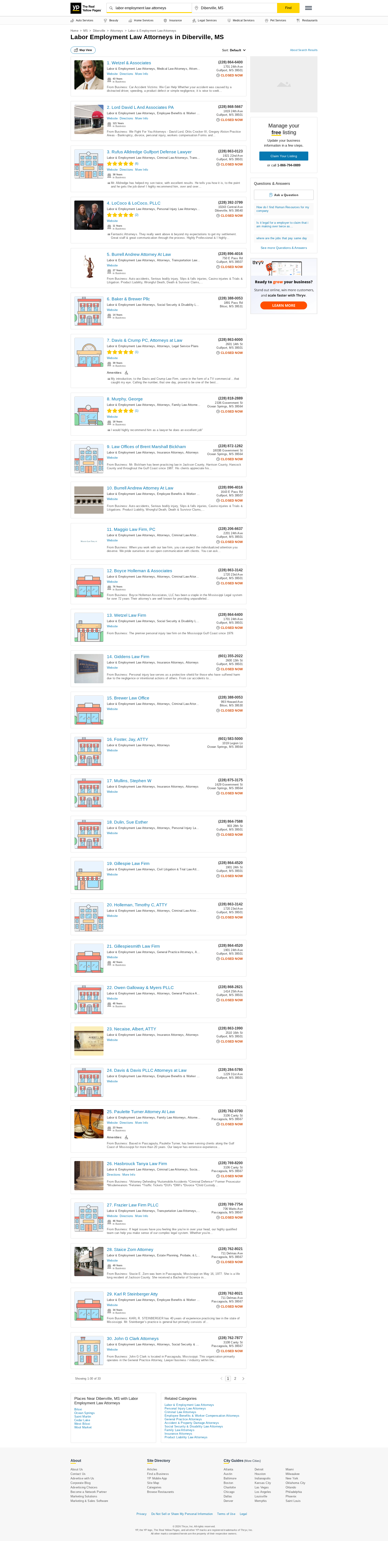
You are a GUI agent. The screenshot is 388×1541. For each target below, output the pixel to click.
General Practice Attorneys (175, 952)
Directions (126, 73)
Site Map (153, 1483)
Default (235, 50)
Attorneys (116, 30)
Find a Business (158, 1474)
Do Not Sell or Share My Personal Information (182, 1514)
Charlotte (230, 1487)
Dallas (228, 1496)
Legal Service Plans (185, 346)
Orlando (291, 1487)
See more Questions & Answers (284, 248)
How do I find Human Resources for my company (282, 208)
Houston (260, 1474)
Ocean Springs (84, 1413)
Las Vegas (262, 1487)
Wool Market (83, 1427)
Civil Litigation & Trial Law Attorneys (181, 869)
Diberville (99, 30)
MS (85, 30)
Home (74, 30)
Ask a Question (286, 195)
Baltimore (230, 1478)
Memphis (261, 1501)
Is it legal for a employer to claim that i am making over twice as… (282, 224)
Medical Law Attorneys (172, 68)
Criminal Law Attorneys (172, 157)
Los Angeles (263, 1492)
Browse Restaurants (160, 1492)
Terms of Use (226, 1514)
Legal (243, 1514)
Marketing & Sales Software (89, 1501)
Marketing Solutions (84, 1496)
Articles (152, 1469)
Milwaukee (293, 1474)
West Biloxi (82, 1423)
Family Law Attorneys (186, 404)
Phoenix (291, 1496)
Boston (228, 1483)
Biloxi (78, 1409)
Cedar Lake (82, 1420)
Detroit (259, 1469)
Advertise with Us (82, 1478)
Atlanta (228, 1469)
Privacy (142, 1514)
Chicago (229, 1492)
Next (242, 1378)
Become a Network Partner (89, 1492)
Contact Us (78, 1474)
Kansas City (263, 1483)
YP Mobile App (157, 1478)
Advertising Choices (84, 1487)
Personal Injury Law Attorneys (177, 209)
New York (292, 1478)
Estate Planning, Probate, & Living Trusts (185, 1255)
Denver (228, 1501)
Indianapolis (263, 1478)
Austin (228, 1474)
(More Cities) (252, 1461)
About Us (77, 1469)
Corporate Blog (80, 1483)
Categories (154, 1487)
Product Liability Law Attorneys (186, 1437)
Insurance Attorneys (170, 452)
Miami (290, 1469)
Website (112, 73)
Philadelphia (294, 1492)
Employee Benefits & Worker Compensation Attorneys (193, 113)
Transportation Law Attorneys (191, 260)
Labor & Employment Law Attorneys (131, 68)
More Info (141, 73)
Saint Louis (293, 1501)
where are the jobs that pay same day (281, 238)
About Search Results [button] (303, 50)
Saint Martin (82, 1416)
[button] (308, 8)
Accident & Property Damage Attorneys (192, 1423)
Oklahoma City (296, 1483)
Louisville (261, 1496)
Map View (85, 50)
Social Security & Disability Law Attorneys (185, 304)
